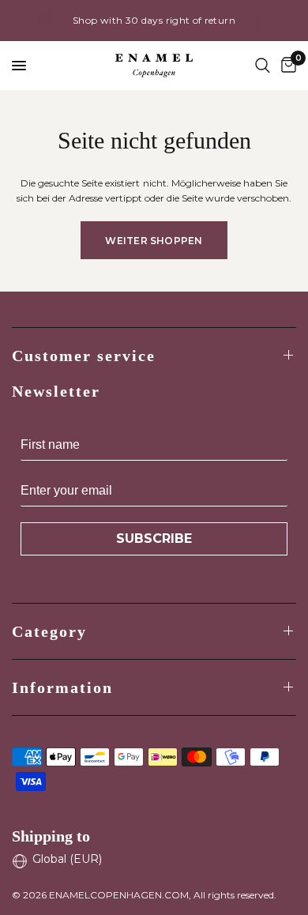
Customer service (84, 355)
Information (62, 687)
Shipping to (51, 836)
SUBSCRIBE (154, 538)
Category (49, 631)
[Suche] (263, 65)
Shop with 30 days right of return (154, 20)
